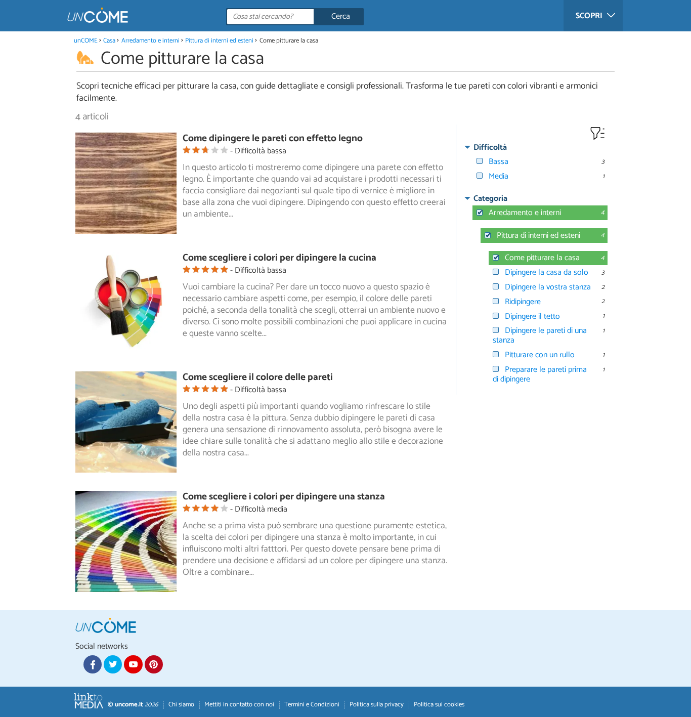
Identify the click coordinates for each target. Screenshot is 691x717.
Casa (109, 40)
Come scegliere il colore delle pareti (258, 377)
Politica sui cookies (439, 704)
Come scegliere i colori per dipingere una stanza (284, 496)
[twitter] (113, 664)
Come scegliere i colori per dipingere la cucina (279, 258)
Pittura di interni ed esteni (219, 40)
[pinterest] (154, 664)
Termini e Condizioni (311, 704)
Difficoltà (490, 147)
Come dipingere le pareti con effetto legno (273, 138)
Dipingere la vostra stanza (548, 287)
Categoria (490, 198)
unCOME (86, 40)
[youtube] (133, 664)
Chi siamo (181, 704)
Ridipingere (523, 302)
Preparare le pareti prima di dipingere (540, 374)
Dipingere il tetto (532, 316)
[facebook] (92, 664)
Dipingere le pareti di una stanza (540, 335)
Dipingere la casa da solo (546, 272)
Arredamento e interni (150, 40)
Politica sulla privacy (377, 704)
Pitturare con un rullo (540, 355)
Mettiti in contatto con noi (239, 704)
